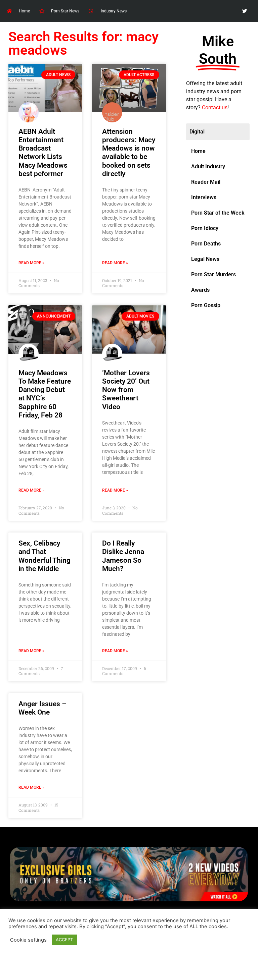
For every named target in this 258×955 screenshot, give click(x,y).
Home (198, 151)
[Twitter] (244, 10)
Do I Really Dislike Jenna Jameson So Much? (123, 556)
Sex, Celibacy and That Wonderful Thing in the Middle (44, 556)
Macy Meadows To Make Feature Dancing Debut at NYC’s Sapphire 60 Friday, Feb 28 (44, 394)
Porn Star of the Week (217, 213)
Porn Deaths (206, 243)
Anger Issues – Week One (42, 708)
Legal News (205, 259)
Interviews (203, 197)
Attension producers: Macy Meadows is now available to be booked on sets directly (128, 152)
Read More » (31, 263)
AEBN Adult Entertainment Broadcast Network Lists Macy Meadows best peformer (43, 152)
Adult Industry (208, 166)
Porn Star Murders (213, 274)
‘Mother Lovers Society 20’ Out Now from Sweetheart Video (126, 390)
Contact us (214, 107)
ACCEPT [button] (64, 939)
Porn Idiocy (204, 228)
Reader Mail (205, 182)
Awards (200, 290)
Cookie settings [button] (28, 940)
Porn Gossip (205, 305)
